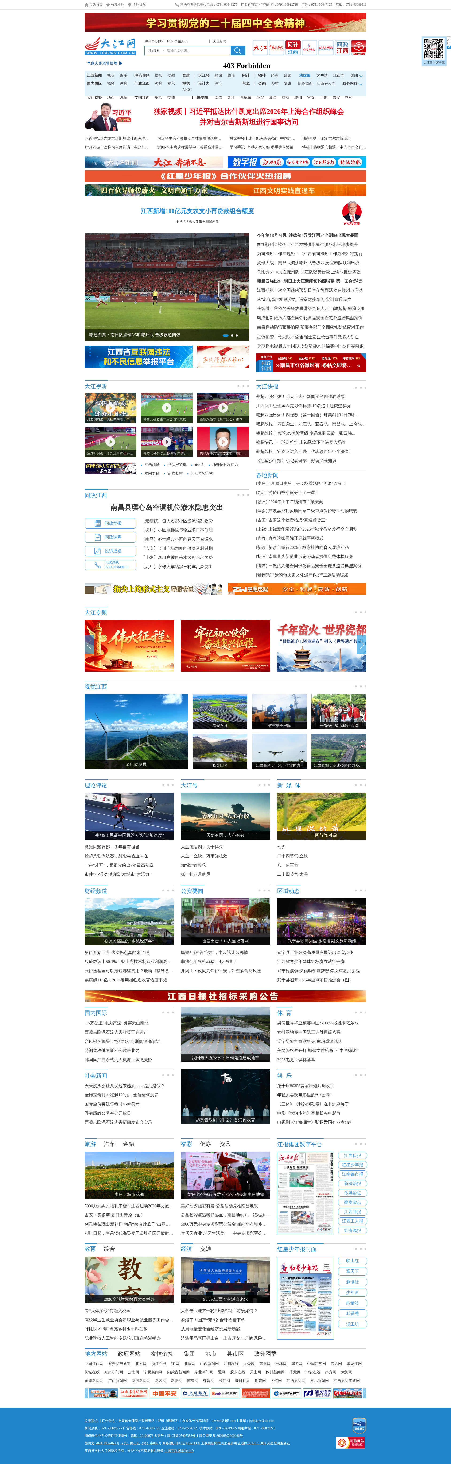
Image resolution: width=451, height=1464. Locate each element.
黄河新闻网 (141, 1381)
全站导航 (139, 4)
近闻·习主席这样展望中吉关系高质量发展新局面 (197, 147)
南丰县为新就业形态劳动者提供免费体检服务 (310, 556)
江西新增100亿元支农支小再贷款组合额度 (197, 211)
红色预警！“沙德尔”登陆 (280, 337)
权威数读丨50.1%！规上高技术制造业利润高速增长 (132, 961)
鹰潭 (285, 97)
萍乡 (260, 97)
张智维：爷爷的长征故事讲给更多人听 (293, 308)
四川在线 (231, 1364)
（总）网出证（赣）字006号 (140, 1443)
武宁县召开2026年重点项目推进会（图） (315, 980)
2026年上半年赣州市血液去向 (295, 501)
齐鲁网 (208, 1381)
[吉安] (261, 520)
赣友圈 (202, 97)
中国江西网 (94, 1364)
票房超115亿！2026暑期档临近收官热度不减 (126, 980)
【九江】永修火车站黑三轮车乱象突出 (177, 566)
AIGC (187, 90)
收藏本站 (117, 4)
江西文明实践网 (347, 1381)
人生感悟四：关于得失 (202, 847)
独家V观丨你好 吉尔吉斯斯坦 (326, 138)
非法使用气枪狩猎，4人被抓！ (209, 961)
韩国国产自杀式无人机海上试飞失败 (118, 1059)
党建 (186, 75)
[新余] (261, 547)
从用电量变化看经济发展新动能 (210, 1329)
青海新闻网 (94, 1381)
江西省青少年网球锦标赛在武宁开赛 (311, 961)
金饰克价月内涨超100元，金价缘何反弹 (122, 1095)
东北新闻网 (203, 1372)
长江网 (224, 1381)
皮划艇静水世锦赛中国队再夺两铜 (332, 346)
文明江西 (142, 97)
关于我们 (92, 1420)
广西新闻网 (117, 1381)
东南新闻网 (113, 1372)
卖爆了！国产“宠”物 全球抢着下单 (213, 1320)
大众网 (249, 1364)
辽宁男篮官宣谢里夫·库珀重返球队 (309, 1041)
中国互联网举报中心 (179, 1451)
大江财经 (94, 97)
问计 (246, 75)
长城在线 (92, 1372)
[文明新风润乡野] (321, 670)
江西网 (338, 75)
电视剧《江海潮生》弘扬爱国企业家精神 (315, 1122)
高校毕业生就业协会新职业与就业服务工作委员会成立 (135, 1320)
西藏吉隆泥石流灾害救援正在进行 (116, 1032)
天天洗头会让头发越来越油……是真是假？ (125, 1085)
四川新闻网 (275, 1372)
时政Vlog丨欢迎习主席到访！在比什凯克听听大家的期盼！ (134, 147)
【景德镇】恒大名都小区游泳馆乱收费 (177, 521)
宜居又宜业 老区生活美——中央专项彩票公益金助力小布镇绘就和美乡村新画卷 (255, 1233)
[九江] (261, 492)
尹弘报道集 (352, 223)
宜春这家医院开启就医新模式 (295, 538)
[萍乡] (261, 510)
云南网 (133, 1372)
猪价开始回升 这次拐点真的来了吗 (117, 952)
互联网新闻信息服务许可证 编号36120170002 (233, 1443)
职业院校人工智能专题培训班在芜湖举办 (123, 1338)
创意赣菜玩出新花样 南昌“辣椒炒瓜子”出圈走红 (129, 1224)
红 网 (175, 1364)
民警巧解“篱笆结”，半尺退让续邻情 (214, 952)
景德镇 (245, 97)
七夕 (281, 847)
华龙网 (297, 1364)
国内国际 (94, 83)
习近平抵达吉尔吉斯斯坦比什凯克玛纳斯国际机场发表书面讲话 (137, 138)
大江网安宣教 (202, 473)
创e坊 (199, 465)
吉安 (336, 97)
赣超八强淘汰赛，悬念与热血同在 (116, 856)
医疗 (218, 83)
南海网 (192, 1381)
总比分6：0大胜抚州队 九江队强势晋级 (293, 272)
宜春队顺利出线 (344, 262)
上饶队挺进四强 (346, 272)
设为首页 (96, 4)
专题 (171, 75)
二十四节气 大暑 (292, 874)
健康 (287, 83)
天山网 (255, 1372)
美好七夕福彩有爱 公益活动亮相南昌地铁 (219, 1206)
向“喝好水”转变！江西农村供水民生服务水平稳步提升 (307, 244)
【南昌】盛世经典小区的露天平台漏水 (177, 539)
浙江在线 (158, 1364)
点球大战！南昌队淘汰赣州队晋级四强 (293, 262)
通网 (222, 1372)
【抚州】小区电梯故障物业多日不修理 (177, 530)
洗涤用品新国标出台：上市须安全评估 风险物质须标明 (232, 1338)
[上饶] (261, 529)
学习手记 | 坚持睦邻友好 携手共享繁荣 (261, 147)
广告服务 (108, 1420)
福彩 (111, 83)
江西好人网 (326, 83)
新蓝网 (160, 1381)
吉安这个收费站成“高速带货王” (297, 520)
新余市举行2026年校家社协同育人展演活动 (308, 547)
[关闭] (449, 42)
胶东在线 (237, 1372)
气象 (246, 83)
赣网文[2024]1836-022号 (102, 1443)
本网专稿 (151, 473)
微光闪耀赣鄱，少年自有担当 (112, 847)
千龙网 (295, 1372)
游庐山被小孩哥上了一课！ (293, 492)
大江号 (204, 75)
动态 (111, 97)
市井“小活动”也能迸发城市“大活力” (118, 874)
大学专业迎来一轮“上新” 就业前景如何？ (219, 1310)
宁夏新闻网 (153, 1372)
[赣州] (261, 501)
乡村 (275, 83)
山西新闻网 (209, 1364)
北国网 (189, 1364)
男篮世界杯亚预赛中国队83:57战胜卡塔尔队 (318, 1023)
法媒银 (305, 75)
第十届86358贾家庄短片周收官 (305, 1085)
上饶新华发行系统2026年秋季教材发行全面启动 (312, 529)
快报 (158, 75)
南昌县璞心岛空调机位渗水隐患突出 (166, 507)
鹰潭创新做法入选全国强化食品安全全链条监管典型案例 (310, 317)
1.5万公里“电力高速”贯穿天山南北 (117, 1023)
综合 (158, 97)
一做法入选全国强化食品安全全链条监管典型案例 (315, 565)
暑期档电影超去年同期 (278, 346)
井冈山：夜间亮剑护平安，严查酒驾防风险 (221, 970)
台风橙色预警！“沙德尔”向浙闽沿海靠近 (122, 1041)
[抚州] (261, 556)
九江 (231, 97)
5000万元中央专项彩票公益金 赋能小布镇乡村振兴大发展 (234, 1224)
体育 (123, 83)
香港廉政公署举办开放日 (108, 1113)
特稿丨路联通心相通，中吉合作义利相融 (336, 147)
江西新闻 (94, 75)
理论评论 (142, 75)
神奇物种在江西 (225, 465)
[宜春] (261, 538)
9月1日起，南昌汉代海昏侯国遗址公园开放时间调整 (133, 1233)
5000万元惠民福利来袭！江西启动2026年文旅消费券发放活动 (142, 1206)
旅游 (218, 75)
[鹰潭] (261, 565)
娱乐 (123, 75)
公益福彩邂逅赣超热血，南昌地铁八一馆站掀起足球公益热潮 (238, 1215)
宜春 (311, 97)
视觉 (186, 83)
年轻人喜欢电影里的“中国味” (304, 1095)
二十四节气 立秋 (292, 856)
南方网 (330, 1372)
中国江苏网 (316, 1364)
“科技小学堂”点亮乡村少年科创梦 (116, 1329)
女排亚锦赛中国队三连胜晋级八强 (309, 1032)
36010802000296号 (230, 1435)
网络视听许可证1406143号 (181, 1443)
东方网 (336, 1364)
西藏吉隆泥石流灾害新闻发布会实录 (118, 1122)
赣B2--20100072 (142, 1435)
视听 (111, 75)
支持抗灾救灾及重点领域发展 (197, 222)
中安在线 (312, 1372)
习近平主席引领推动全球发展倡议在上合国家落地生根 (202, 138)
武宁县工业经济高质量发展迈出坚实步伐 (315, 952)
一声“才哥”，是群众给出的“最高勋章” (120, 865)
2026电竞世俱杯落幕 (296, 1059)
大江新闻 (219, 41)
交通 (171, 97)
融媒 (287, 75)
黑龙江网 (354, 1364)
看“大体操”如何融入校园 (108, 1310)
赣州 (298, 97)
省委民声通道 (119, 1364)
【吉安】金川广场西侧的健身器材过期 (177, 548)
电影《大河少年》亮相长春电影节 (309, 1113)
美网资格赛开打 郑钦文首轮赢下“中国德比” (317, 1050)
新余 (273, 97)
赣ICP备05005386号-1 (182, 1435)
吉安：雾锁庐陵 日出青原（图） (115, 1215)
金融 (262, 83)
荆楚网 (260, 1381)
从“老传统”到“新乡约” (277, 299)
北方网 (141, 1364)
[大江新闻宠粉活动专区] (129, 670)
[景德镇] (264, 575)
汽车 (123, 97)
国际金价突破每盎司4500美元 (112, 1104)
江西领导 (151, 465)
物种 (262, 75)
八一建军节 (287, 865)
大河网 (346, 1372)
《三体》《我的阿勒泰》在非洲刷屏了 (313, 1104)
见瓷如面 (305, 83)
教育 (158, 83)
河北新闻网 (319, 1381)
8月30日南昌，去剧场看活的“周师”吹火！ (307, 483)
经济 (274, 75)
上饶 (323, 97)
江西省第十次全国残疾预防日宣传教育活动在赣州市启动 (310, 290)
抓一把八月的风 (195, 874)
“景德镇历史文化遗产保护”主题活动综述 (310, 575)
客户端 (322, 75)
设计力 (204, 83)
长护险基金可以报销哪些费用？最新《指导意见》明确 (135, 970)
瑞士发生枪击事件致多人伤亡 (331, 337)
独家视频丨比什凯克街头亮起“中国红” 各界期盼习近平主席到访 (282, 138)
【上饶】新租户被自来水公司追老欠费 (177, 557)
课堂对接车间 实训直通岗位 (325, 299)
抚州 (349, 97)
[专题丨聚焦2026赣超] (225, 670)
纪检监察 (175, 473)
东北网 (265, 1364)
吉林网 (281, 1364)
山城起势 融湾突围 (347, 308)
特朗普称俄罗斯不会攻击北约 (112, 1050)
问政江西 (142, 83)
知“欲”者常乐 (193, 865)
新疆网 (176, 1381)
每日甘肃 (242, 1381)
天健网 (276, 1381)
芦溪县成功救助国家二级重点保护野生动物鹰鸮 (312, 510)
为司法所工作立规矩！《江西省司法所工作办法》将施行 (310, 253)
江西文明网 (296, 1381)
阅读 (231, 75)
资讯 (171, 83)
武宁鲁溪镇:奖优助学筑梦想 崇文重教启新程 (318, 970)
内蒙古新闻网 (178, 1372)
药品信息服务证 (278, 1443)
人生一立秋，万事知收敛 (204, 856)
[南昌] (261, 483)
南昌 (218, 97)
